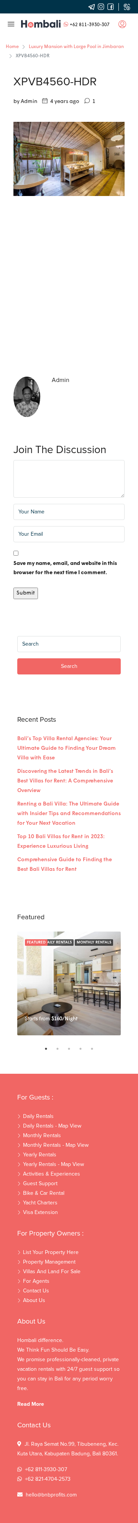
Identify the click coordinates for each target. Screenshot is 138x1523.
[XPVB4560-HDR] (69, 159)
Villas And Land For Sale (51, 1271)
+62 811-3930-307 (90, 25)
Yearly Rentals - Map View (53, 1164)
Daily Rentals (58, 942)
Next (117, 983)
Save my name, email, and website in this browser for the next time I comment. (65, 568)
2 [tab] (61, 1049)
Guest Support (40, 1183)
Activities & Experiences (51, 1174)
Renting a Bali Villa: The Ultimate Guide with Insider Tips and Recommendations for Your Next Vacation (69, 813)
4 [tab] (84, 1049)
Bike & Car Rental (43, 1193)
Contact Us (36, 1291)
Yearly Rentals (39, 1155)
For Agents (36, 1281)
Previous (21, 983)
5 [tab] (96, 1049)
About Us (34, 1300)
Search (69, 666)
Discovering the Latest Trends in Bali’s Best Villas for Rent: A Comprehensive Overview (65, 781)
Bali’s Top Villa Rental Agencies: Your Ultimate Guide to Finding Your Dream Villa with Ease (66, 748)
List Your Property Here (51, 1252)
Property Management (49, 1262)
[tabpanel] (69, 983)
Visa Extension (40, 1212)
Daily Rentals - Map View (52, 1126)
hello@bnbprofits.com (51, 1495)
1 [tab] (50, 1049)
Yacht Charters (40, 1203)
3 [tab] (73, 1049)
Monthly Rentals (94, 942)
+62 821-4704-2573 (48, 1479)
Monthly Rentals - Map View (56, 1145)
